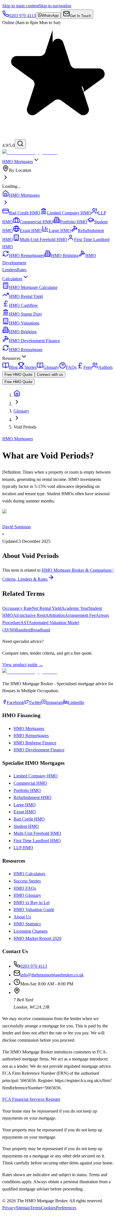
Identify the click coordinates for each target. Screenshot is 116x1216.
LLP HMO (23, 847)
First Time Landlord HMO (37, 840)
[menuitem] (58, 174)
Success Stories (27, 881)
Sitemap (23, 1207)
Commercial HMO (30, 783)
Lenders (9, 269)
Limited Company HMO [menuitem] (69, 212)
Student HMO (26, 826)
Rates (21, 269)
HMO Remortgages (31, 735)
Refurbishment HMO (33, 797)
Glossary (21, 411)
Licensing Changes (31, 931)
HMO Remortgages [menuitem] (26, 255)
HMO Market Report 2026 (37, 938)
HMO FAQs (25, 888)
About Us (22, 916)
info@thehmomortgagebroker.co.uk (52, 974)
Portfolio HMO (27, 790)
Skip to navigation (55, 5)
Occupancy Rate (17, 608)
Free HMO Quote (18, 374)
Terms (35, 1207)
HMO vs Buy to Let (32, 902)
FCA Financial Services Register (31, 1099)
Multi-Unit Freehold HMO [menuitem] (43, 239)
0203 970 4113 (33, 966)
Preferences (66, 1207)
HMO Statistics (27, 923)
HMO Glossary (27, 895)
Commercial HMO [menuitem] (36, 221)
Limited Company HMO (36, 775)
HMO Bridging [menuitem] (65, 255)
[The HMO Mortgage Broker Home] (29, 152)
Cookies (48, 1207)
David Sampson (16, 526)
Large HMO (25, 804)
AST (24, 622)
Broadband (40, 629)
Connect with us (50, 374)
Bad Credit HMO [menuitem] (24, 212)
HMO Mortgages (17, 161)
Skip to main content (20, 5)
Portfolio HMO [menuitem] (73, 221)
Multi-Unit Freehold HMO (37, 833)
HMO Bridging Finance (35, 742)
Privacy (9, 1207)
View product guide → (22, 664)
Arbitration (55, 615)
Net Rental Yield (46, 608)
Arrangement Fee (80, 615)
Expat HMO (25, 811)
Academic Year (74, 608)
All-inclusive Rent (29, 615)
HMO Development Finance (39, 749)
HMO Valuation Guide (34, 909)
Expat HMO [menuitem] (31, 230)
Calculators (12, 278)
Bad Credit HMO (29, 819)
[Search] (20, 144)
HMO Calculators (29, 873)
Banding (22, 629)
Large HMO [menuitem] (60, 230)
